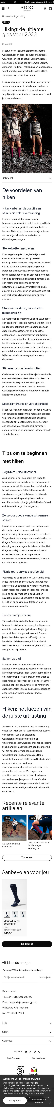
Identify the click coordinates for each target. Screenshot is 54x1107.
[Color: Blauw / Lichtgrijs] (7, 914)
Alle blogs (13, 17)
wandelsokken (10, 759)
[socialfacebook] (25, 1052)
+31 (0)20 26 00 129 (22, 997)
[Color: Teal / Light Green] (23, 914)
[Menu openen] (3, 8)
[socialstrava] (39, 1052)
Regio (9, 1058)
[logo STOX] (27, 8)
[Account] (45, 8)
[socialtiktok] (35, 1052)
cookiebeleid (38, 1094)
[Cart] (50, 8)
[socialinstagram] (30, 1052)
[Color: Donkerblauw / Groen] (15, 914)
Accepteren (15, 1101)
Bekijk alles (27, 944)
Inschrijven (45, 977)
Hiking (22, 17)
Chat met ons (21, 1008)
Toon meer (27, 858)
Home (5, 17)
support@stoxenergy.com (23, 1002)
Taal (33, 1058)
